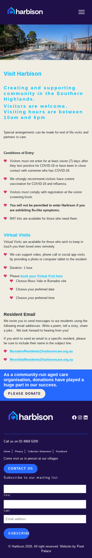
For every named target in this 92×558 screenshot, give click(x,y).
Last (7, 510)
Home (7, 451)
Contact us (20, 468)
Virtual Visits (17, 235)
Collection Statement (39, 451)
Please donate (24, 393)
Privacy (19, 451)
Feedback (61, 451)
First (7, 495)
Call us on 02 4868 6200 (21, 441)
